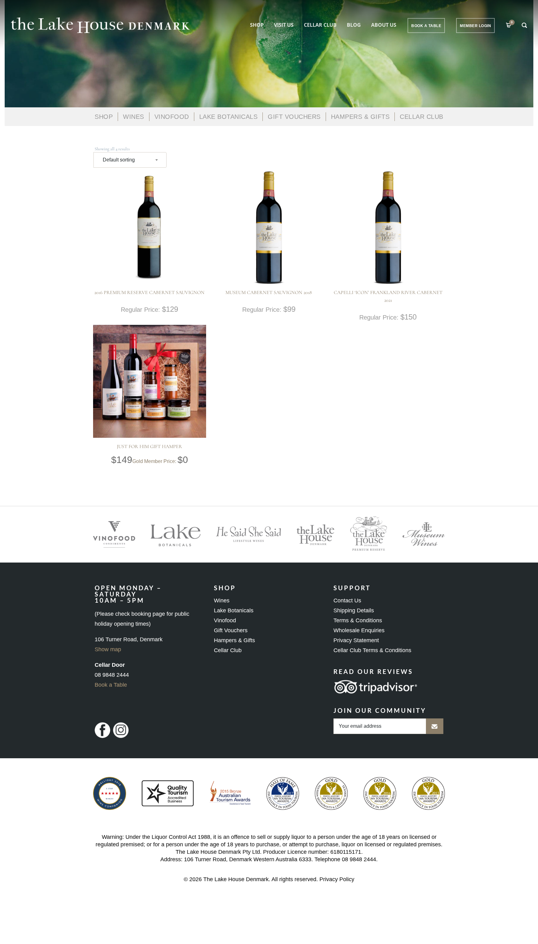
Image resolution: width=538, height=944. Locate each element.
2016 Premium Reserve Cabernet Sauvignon (149, 292)
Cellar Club (320, 24)
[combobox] (130, 159)
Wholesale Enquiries (359, 630)
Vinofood (225, 620)
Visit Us (284, 24)
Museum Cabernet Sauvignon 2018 (268, 292)
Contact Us (347, 600)
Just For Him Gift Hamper (149, 446)
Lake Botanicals (228, 116)
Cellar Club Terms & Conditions (372, 650)
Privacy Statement (356, 640)
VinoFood (171, 116)
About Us (383, 24)
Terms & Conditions (357, 620)
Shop (257, 24)
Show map (108, 649)
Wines (133, 116)
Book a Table (111, 685)
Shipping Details (353, 610)
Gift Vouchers (294, 116)
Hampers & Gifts (360, 116)
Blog (354, 24)
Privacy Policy (336, 879)
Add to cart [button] (137, 257)
